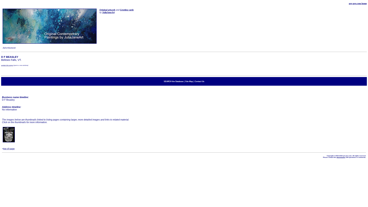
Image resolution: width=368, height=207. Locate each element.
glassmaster (341, 157)
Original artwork (107, 10)
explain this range (7, 65)
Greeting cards (127, 10)
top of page (9, 148)
